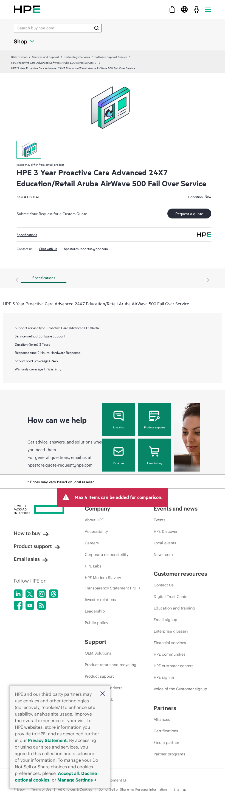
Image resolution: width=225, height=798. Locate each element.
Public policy (96, 622)
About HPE (94, 519)
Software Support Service (111, 56)
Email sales (27, 559)
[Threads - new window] (53, 593)
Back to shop (19, 56)
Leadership (95, 611)
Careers (92, 543)
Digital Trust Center (171, 596)
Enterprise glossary (171, 631)
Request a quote (189, 213)
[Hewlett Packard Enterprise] (27, 9)
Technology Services (77, 56)
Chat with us (48, 248)
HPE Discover (166, 531)
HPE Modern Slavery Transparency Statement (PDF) (112, 583)
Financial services (170, 642)
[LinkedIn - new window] (18, 593)
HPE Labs (93, 566)
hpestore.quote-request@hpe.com (59, 465)
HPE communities (169, 654)
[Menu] (208, 9)
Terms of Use (41, 789)
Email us (118, 463)
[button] (102, 694)
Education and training (174, 608)
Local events (165, 543)
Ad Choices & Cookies (75, 789)
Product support (154, 427)
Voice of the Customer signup (180, 688)
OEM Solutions (98, 653)
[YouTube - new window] (30, 605)
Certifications (166, 730)
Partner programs (169, 754)
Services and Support (45, 56)
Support (95, 641)
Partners (165, 708)
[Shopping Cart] (172, 9)
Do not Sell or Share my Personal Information (133, 789)
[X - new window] (30, 593)
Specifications (27, 234)
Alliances (162, 719)
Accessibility (96, 531)
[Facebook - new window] (18, 605)
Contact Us (164, 585)
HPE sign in (164, 677)
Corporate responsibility (106, 554)
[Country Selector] (184, 9)
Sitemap (179, 789)
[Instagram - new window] (41, 593)
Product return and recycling (110, 664)
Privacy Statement (47, 740)
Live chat (119, 427)
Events (159, 519)
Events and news (176, 508)
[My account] (196, 9)
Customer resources (180, 573)
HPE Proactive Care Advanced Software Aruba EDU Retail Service (52, 62)
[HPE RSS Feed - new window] (41, 605)
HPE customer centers (173, 665)
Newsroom (163, 554)
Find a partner (166, 742)
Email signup (165, 619)
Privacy (19, 789)
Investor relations (100, 599)
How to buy (154, 463)
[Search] (97, 28)
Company (97, 508)
